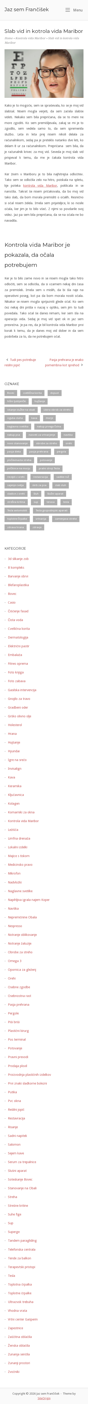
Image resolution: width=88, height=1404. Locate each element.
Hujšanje (14, 742)
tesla (66, 502)
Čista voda (15, 620)
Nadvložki (15, 882)
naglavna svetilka (17, 426)
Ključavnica (16, 795)
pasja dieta (14, 451)
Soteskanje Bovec (20, 1179)
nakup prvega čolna (49, 426)
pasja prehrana (38, 451)
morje (49, 418)
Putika (12, 1092)
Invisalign (14, 768)
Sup (10, 1223)
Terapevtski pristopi (21, 1267)
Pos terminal (17, 1039)
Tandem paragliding (22, 1240)
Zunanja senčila (19, 1354)
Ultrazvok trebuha (20, 1302)
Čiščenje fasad (18, 611)
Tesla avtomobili (17, 510)
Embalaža (15, 655)
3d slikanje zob (18, 559)
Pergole (13, 1013)
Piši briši (14, 1022)
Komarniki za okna (21, 812)
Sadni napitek (17, 1136)
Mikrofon (14, 873)
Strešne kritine (18, 1205)
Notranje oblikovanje (22, 935)
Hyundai (14, 751)
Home (9, 38)
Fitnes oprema (18, 663)
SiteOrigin (44, 1398)
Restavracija (16, 1118)
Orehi (12, 978)
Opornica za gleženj (22, 969)
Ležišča (13, 830)
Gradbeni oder (18, 707)
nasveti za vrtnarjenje (42, 434)
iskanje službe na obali (21, 409)
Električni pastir (18, 646)
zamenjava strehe (66, 518)
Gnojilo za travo (19, 699)
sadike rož (62, 476)
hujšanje (40, 401)
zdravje (37, 527)
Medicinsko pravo (20, 864)
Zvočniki (13, 1372)
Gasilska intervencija (22, 690)
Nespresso (15, 926)
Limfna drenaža (19, 838)
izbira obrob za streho (57, 409)
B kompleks (16, 567)
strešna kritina (16, 502)
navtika (68, 434)
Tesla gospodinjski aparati (51, 510)
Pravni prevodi (18, 1057)
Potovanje (15, 1048)
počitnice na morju (18, 468)
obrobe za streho (46, 443)
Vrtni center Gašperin (23, 1319)
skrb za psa (39, 485)
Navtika (13, 908)
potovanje (46, 460)
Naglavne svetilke (20, 891)
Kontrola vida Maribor (30, 38)
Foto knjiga (16, 672)
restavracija (40, 476)
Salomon (14, 1144)
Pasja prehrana (18, 1004)
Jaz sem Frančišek (27, 9)
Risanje (13, 1127)
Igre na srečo (17, 760)
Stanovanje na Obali (22, 1188)
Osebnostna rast (19, 996)
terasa (51, 502)
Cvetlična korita (19, 628)
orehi (69, 443)
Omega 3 (14, 961)
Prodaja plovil (17, 1066)
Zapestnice (15, 1328)
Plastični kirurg (18, 1031)
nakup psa (13, 434)
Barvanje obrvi (18, 576)
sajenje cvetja (15, 485)
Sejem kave (16, 1153)
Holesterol (15, 725)
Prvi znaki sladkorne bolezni (27, 1083)
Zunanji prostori (19, 1363)
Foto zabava (16, 681)
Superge (14, 1232)
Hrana (12, 733)
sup (36, 502)
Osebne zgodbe (19, 987)
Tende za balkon (19, 1258)
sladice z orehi (16, 493)
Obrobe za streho (20, 952)
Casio (12, 602)
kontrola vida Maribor (40, 185)
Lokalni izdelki (17, 847)
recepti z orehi (16, 476)
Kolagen (14, 803)
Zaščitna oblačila (20, 1337)
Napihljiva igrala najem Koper (29, 900)
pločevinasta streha (19, 460)
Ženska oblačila (19, 1345)
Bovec (10, 392)
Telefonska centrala (21, 1249)
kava (34, 418)
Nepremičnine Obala (22, 917)
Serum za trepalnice (22, 1162)
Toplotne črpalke (19, 1293)
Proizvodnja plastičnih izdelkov (29, 1074)
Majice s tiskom (19, 856)
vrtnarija (41, 518)
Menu (77, 10)
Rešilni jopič (16, 1109)
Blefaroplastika (18, 585)
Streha (12, 1197)
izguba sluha (15, 418)
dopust (54, 392)
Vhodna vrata (17, 1310)
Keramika (14, 786)
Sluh (36, 493)
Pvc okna (14, 1101)
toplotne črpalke (17, 518)
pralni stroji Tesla (49, 468)
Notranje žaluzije (19, 943)
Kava (11, 777)
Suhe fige (14, 1214)
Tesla (11, 1276)
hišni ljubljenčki (16, 401)
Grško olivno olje (19, 716)
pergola (61, 451)
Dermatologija (18, 637)
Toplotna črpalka (20, 1284)
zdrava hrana (15, 527)
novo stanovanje (17, 443)
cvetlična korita (32, 392)
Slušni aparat (55, 493)
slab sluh (60, 485)
